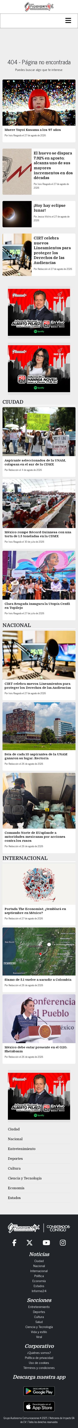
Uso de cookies (39, 1362)
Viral (39, 1336)
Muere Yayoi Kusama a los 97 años (33, 130)
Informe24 (39, 1290)
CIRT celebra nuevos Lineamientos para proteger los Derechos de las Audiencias (38, 686)
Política (39, 1275)
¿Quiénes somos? (39, 1352)
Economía (16, 1188)
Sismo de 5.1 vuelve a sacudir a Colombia (38, 980)
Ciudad (14, 1129)
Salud (39, 1321)
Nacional (15, 1139)
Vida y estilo (39, 1331)
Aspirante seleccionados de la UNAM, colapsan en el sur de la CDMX (35, 462)
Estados (14, 1198)
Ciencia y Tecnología (25, 1178)
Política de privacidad (39, 1357)
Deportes (15, 1159)
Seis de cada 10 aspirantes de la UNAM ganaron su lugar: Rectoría (36, 756)
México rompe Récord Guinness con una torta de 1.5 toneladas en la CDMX (38, 534)
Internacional (39, 1270)
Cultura (14, 1168)
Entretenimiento (21, 1149)
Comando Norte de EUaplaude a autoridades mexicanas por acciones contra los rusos (35, 837)
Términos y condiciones (39, 1367)
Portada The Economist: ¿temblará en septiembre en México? (35, 911)
